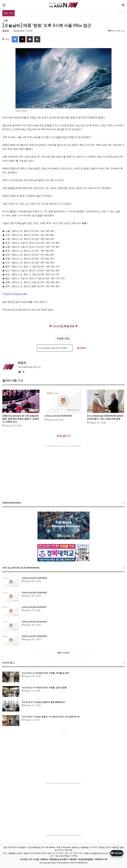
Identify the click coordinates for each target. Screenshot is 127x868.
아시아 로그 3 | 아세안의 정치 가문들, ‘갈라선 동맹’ (44, 687)
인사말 (36, 859)
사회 (6, 20)
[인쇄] (37, 39)
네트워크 (44, 859)
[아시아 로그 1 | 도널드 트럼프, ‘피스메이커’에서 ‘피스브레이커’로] (10, 720)
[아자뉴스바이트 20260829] (63, 401)
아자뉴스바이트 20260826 (34, 621)
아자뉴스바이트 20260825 (34, 636)
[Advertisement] (63, 470)
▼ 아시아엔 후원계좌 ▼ (63, 326)
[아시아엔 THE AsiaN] (63, 5)
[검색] (123, 6)
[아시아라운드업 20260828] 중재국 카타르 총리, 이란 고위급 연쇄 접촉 (105, 417)
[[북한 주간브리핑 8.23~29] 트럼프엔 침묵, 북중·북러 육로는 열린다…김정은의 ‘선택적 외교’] (21, 401)
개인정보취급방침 (85, 859)
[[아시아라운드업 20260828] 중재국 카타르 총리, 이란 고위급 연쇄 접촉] (106, 401)
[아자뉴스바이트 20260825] (10, 640)
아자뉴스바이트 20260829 (58, 415)
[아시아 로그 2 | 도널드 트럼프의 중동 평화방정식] (10, 706)
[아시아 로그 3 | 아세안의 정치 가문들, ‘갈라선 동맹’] (10, 691)
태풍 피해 (64, 338)
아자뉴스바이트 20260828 (34, 592)
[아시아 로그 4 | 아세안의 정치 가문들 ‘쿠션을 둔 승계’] (10, 677)
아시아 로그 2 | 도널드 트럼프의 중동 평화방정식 (43, 702)
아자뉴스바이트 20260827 (34, 607)
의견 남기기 (63, 435)
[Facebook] (15, 39)
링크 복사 (81, 348)
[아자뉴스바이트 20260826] (10, 625)
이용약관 (72, 859)
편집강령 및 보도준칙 (58, 859)
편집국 (5, 30)
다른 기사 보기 (63, 652)
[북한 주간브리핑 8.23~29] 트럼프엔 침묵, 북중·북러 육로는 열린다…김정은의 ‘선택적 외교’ (20, 418)
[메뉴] (3, 6)
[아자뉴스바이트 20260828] (10, 596)
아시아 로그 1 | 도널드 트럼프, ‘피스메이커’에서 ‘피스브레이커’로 (51, 716)
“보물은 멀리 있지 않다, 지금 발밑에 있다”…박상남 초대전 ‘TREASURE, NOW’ (53, 13)
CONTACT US (101, 859)
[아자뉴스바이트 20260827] (10, 611)
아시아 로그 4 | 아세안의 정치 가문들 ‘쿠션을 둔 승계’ (46, 673)
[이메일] (30, 39)
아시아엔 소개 (26, 859)
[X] (22, 39)
